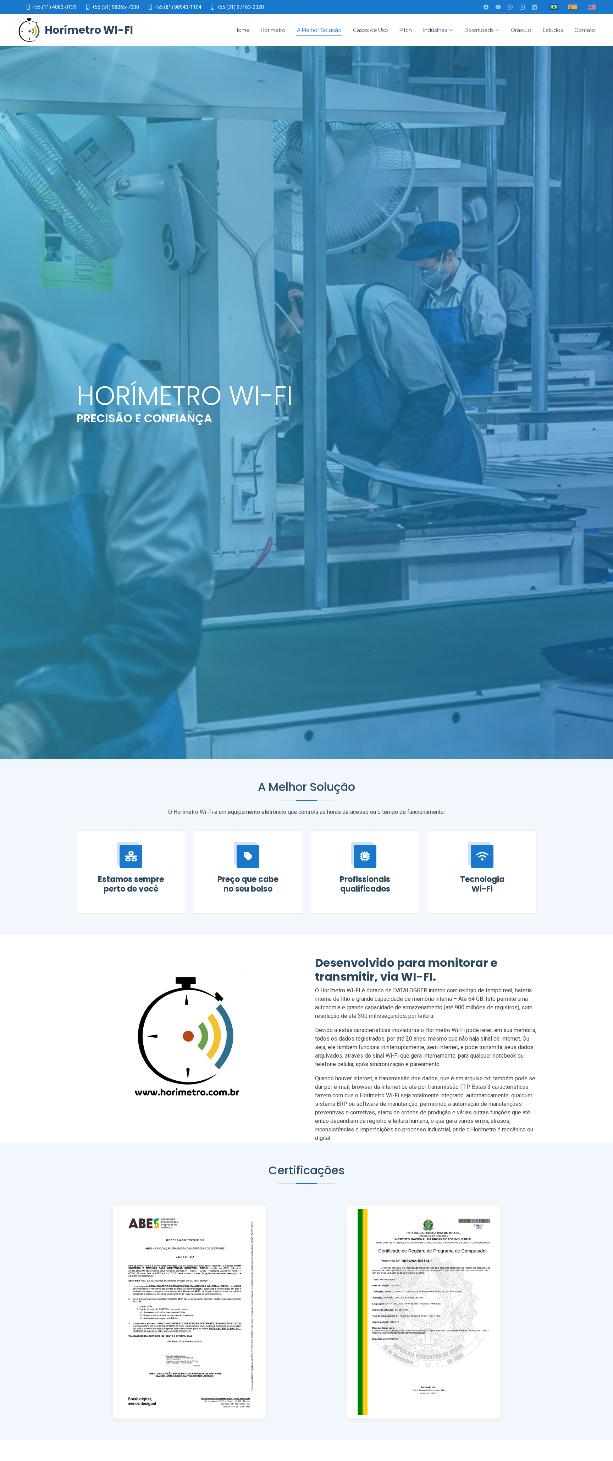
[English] (591, 7)
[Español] (572, 7)
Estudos (553, 30)
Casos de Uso (370, 30)
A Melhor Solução (319, 30)
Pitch (405, 30)
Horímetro (273, 30)
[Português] (554, 7)
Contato (584, 30)
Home (241, 30)
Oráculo (521, 30)
